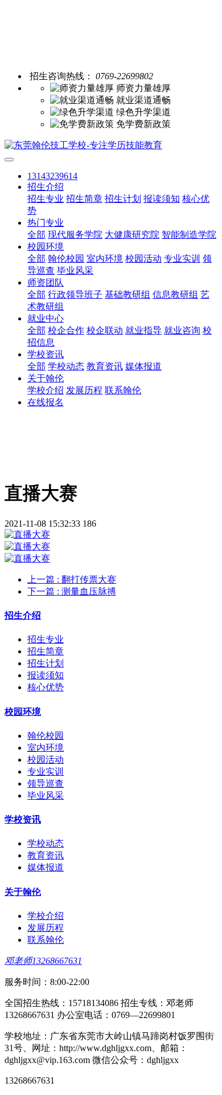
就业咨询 (182, 330)
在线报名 (45, 402)
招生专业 (45, 198)
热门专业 (45, 222)
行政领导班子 (75, 294)
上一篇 (71, 579)
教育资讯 (105, 366)
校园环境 (45, 246)
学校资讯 (45, 354)
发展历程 (84, 390)
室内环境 (105, 258)
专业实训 (182, 258)
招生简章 (84, 198)
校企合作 (66, 330)
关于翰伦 (45, 378)
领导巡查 (45, 783)
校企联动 (105, 330)
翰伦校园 (66, 258)
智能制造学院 (189, 234)
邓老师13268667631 (43, 961)
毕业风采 (75, 270)
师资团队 (45, 282)
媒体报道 (143, 366)
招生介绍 (45, 187)
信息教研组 (175, 294)
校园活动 (143, 258)
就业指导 (143, 330)
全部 (36, 234)
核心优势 (45, 687)
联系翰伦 (123, 390)
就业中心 (45, 318)
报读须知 (161, 198)
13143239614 (52, 176)
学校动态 (66, 366)
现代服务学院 (75, 234)
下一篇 (71, 591)
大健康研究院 (132, 234)
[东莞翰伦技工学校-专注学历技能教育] (111, 146)
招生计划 (123, 198)
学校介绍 (45, 390)
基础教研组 (127, 294)
